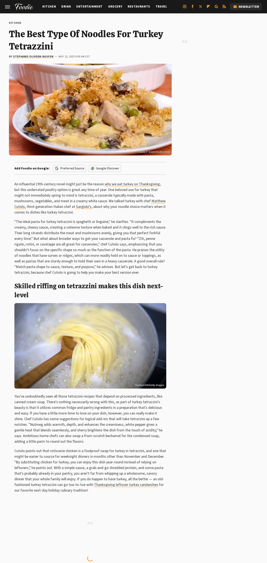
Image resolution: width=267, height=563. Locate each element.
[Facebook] (192, 8)
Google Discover (107, 168)
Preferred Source (72, 168)
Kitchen (49, 6)
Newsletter (249, 6)
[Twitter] (200, 8)
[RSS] (224, 8)
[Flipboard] (208, 8)
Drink (66, 6)
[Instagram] (184, 8)
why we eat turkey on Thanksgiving (132, 184)
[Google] (216, 8)
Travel (161, 6)
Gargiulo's (83, 206)
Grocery (115, 6)
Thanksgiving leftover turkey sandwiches (126, 484)
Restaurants (139, 6)
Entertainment (89, 6)
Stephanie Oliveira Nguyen (33, 56)
